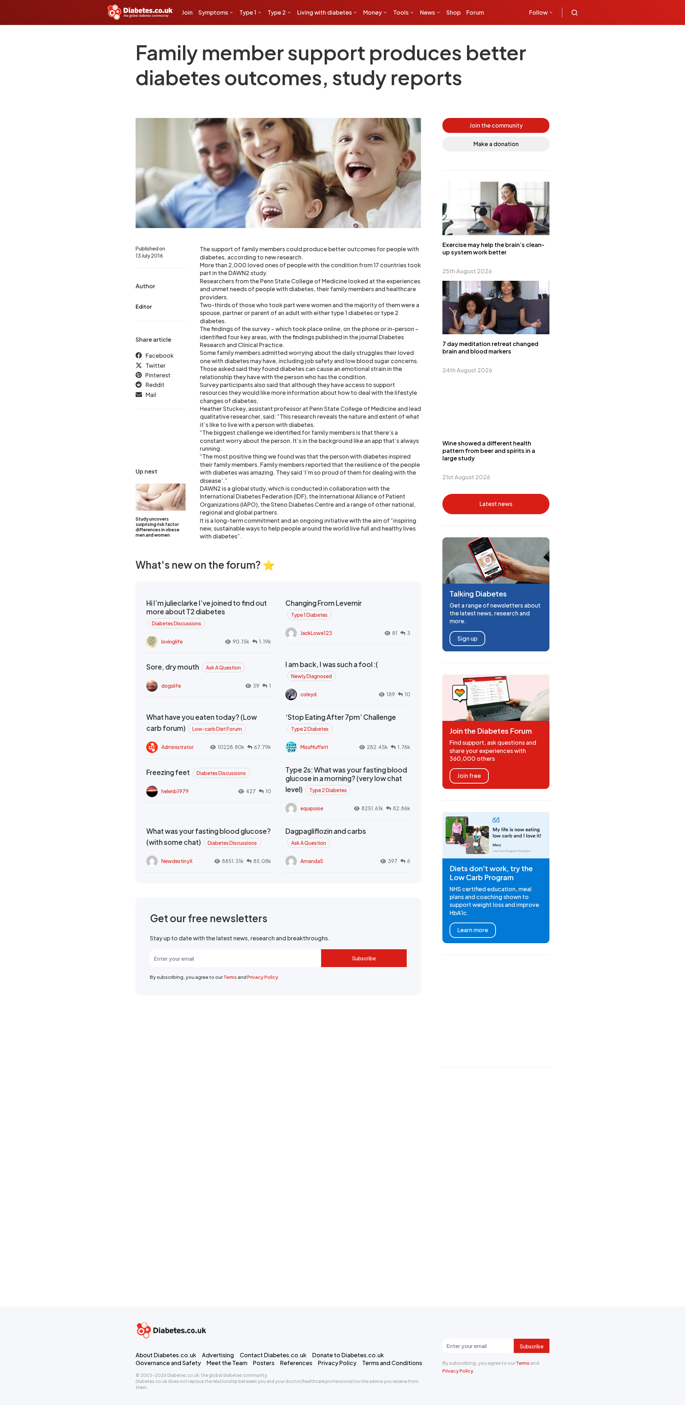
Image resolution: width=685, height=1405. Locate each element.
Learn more (472, 930)
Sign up (467, 638)
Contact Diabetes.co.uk (273, 1355)
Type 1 (247, 12)
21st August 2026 (466, 477)
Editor (144, 306)
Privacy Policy (262, 977)
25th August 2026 (467, 271)
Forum (475, 12)
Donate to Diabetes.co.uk (348, 1355)
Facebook (160, 355)
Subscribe (364, 958)
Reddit (155, 385)
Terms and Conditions (392, 1363)
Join (187, 12)
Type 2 (277, 12)
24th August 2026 (467, 370)
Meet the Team (227, 1363)
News (427, 12)
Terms (230, 977)
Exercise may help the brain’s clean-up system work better (493, 248)
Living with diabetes (324, 12)
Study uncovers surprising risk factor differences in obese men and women (157, 527)
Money (372, 12)
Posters (263, 1363)
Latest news (496, 503)
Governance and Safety (168, 1363)
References (296, 1363)
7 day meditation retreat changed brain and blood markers (490, 347)
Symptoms (213, 12)
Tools (401, 12)
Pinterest (158, 375)
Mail (151, 394)
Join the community (496, 125)
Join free (469, 775)
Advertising (218, 1355)
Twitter (156, 365)
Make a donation (496, 144)
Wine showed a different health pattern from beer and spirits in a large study (488, 450)
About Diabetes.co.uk (166, 1355)
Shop (453, 12)
